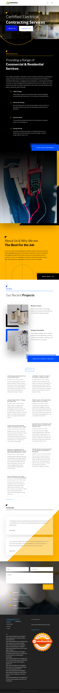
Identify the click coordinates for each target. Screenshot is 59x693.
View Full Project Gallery (43, 358)
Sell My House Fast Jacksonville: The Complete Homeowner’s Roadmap (42, 450)
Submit (48, 586)
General (21, 379)
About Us (12, 28)
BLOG (29, 370)
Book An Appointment (45, 147)
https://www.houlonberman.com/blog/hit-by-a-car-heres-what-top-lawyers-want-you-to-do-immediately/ (17, 679)
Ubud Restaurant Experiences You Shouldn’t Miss (16, 376)
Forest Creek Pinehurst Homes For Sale (40, 624)
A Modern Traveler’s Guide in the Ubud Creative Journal (41, 376)
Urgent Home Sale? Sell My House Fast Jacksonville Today (16, 426)
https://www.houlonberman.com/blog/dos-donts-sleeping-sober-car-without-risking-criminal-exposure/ (16, 638)
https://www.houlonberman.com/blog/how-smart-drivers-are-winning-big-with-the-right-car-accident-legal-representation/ (16, 667)
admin (10, 379)
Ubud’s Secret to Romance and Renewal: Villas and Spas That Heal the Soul (41, 425)
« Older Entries (9, 499)
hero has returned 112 (35, 619)
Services (46, 403)
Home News (22, 429)
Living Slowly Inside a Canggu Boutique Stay (16, 400)
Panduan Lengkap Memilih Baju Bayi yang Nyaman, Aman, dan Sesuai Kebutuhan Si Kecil (16, 451)
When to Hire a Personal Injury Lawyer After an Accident (41, 400)
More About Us (48, 276)
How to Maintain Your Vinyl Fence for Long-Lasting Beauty (16, 477)
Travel (45, 428)
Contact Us (26, 28)
